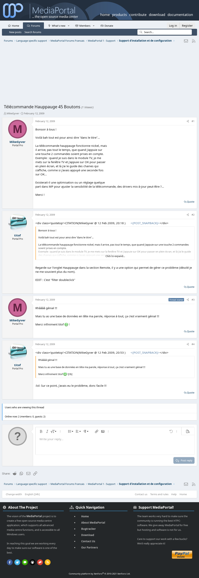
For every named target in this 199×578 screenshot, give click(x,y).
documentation (180, 14)
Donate (109, 25)
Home (15, 25)
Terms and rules (159, 494)
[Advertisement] (99, 75)
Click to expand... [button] (115, 256)
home (105, 14)
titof (17, 235)
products (119, 14)
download (157, 14)
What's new (58, 25)
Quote (190, 201)
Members (84, 25)
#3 (193, 299)
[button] (68, 25)
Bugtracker (88, 529)
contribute (138, 14)
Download (87, 535)
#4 (193, 344)
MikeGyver (13, 113)
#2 (193, 214)
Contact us (141, 494)
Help (174, 494)
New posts (15, 32)
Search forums (32, 32)
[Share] (187, 121)
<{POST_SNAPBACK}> (145, 223)
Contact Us (88, 541)
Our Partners (89, 547)
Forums (35, 25)
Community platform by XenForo (99, 573)
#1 (193, 121)
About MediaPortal (93, 522)
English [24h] (32, 494)
